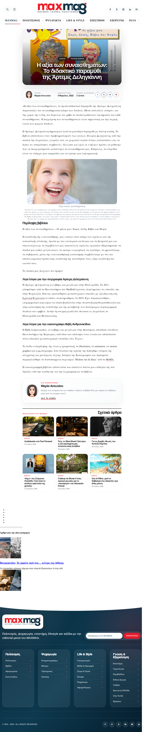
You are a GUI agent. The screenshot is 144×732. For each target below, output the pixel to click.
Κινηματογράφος (49, 660)
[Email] (136, 9)
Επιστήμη (117, 663)
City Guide (118, 696)
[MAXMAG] (62, 8)
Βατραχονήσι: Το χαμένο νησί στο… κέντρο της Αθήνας (32, 562)
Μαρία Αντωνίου (52, 386)
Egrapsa (117, 701)
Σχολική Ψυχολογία (33, 298)
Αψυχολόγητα (83, 687)
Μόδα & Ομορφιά (85, 666)
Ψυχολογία (82, 682)
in (110, 95)
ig (125, 724)
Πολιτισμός (10, 660)
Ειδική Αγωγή (119, 680)
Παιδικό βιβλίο (77, 58)
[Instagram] (123, 9)
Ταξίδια (116, 685)
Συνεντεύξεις (11, 677)
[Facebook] (110, 9)
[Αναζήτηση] (7, 9)
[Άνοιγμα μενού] (14, 9)
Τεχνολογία (118, 669)
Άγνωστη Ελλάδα (121, 690)
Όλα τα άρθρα (48, 398)
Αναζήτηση (132, 636)
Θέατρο (44, 666)
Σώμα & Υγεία (83, 671)
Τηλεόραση (46, 671)
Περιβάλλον (118, 674)
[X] (116, 9)
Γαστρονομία (83, 660)
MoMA (109, 359)
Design (80, 677)
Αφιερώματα (11, 671)
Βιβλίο (63, 58)
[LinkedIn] (130, 9)
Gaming (45, 677)
